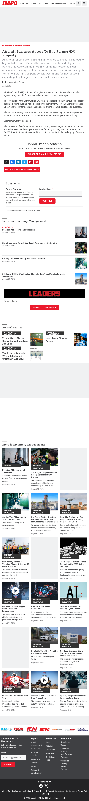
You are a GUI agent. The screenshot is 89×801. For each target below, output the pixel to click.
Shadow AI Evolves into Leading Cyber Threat (70, 607)
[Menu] (84, 3)
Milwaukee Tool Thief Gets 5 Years (15, 697)
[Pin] (30, 162)
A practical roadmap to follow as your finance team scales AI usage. (15, 478)
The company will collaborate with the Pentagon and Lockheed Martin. (72, 661)
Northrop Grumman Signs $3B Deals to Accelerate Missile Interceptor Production (71, 653)
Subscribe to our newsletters (44, 154)
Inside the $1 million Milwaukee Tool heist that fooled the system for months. (15, 704)
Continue (47, 201)
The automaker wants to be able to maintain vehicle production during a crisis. (13, 617)
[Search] (78, 3)
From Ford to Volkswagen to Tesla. (43, 657)
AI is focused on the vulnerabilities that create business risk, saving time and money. (44, 615)
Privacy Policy (39, 791)
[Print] (6, 162)
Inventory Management (16, 45)
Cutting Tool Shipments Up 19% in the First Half (23, 258)
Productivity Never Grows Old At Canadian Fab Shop (15, 341)
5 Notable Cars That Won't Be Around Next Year (44, 652)
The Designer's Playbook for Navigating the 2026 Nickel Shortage (73, 564)
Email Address (46, 189)
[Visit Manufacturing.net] (70, 729)
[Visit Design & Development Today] (6, 729)
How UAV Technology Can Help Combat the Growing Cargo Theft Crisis (71, 519)
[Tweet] (24, 162)
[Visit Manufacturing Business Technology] (82, 729)
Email (3, 753)
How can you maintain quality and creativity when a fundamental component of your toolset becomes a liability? (73, 572)
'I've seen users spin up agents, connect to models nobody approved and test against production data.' (73, 615)
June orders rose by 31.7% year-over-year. (13, 524)
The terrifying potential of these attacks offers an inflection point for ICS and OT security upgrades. (73, 704)
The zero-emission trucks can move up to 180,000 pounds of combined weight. (15, 572)
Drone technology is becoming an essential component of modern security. (73, 528)
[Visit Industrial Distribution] (57, 729)
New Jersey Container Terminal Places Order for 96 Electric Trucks (15, 564)
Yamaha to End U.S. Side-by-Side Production (43, 697)
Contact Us (16, 791)
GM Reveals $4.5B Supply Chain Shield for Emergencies (13, 608)
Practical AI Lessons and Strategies (18, 230)
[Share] (12, 162)
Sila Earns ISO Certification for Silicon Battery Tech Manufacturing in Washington (33, 275)
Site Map (45, 794)
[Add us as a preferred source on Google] (36, 162)
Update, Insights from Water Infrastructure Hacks (73, 697)
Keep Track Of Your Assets (56, 339)
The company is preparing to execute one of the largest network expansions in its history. (43, 483)
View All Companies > (44, 307)
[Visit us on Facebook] (41, 786)
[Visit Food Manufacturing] (19, 729)
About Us (6, 791)
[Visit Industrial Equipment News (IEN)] (32, 729)
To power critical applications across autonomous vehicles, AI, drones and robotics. (43, 528)
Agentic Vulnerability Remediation (40, 607)
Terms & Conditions (56, 791)
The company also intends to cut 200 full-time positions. (43, 702)
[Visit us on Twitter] (46, 786)
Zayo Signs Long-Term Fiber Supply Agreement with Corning (29, 243)
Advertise (27, 791)
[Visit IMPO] (44, 729)
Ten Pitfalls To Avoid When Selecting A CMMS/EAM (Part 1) (13, 356)
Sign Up (8, 765)
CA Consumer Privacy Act (76, 791)
